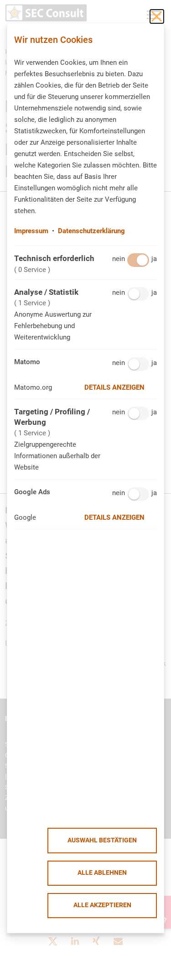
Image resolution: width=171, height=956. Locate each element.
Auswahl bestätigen (102, 840)
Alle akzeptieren (102, 905)
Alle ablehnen (102, 873)
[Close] (157, 16)
